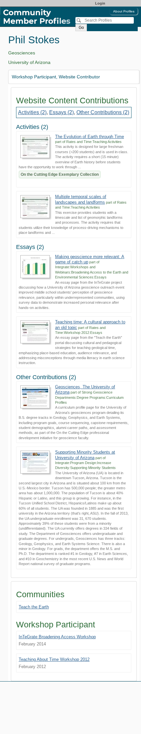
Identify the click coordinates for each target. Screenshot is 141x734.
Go (81, 27)
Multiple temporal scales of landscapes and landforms (80, 199)
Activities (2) (32, 112)
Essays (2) (61, 112)
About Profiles (123, 11)
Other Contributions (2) (102, 112)
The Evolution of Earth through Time (89, 136)
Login (100, 3)
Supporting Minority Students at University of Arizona (85, 455)
